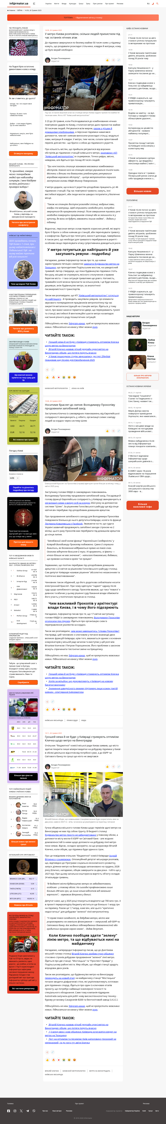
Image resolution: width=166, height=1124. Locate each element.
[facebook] (8, 1111)
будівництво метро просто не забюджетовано (70, 834)
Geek (144, 1111)
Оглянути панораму (23, 153)
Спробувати (23, 682)
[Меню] (34, 3)
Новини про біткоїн (23, 905)
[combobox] (14, 478)
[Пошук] (157, 3)
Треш (88, 3)
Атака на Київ (78, 388)
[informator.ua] (18, 3)
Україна (48, 3)
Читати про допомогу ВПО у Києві (23, 329)
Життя (56, 3)
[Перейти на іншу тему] (153, 3)
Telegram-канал (77, 323)
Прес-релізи (97, 3)
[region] (23, 484)
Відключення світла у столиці (89, 17)
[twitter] (21, 1111)
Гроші (81, 3)
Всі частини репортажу (23, 988)
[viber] (34, 1111)
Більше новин (142, 191)
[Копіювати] (119, 60)
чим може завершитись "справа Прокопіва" (95, 631)
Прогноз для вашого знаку (23, 543)
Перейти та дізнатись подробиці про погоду (23, 488)
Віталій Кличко (52, 1071)
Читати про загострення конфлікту (23, 223)
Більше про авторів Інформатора (142, 376)
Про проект (109, 3)
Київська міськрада (54, 720)
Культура (72, 3)
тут (94, 327)
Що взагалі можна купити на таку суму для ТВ (23, 378)
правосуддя (72, 720)
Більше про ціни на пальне (23, 776)
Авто (157, 1111)
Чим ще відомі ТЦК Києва (23, 284)
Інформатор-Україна (132, 1111)
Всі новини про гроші (23, 439)
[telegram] (27, 1111)
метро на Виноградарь (99, 1071)
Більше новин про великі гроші (23, 843)
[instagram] (15, 1111)
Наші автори (57, 1111)
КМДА (83, 720)
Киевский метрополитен (56, 388)
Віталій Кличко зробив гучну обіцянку (93, 953)
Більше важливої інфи (142, 505)
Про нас (45, 1111)
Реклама (120, 3)
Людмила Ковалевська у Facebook (64, 523)
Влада (64, 3)
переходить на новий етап (60, 978)
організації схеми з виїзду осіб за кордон (67, 502)
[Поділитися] (113, 60)
